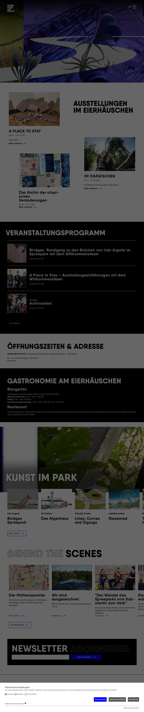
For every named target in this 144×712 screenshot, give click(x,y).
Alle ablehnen (133, 699)
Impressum (127, 708)
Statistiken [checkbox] (20, 694)
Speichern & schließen (117, 699)
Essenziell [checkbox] (10, 694)
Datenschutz (135, 708)
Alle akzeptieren (100, 699)
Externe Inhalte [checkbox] (31, 694)
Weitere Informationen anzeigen (14, 703)
